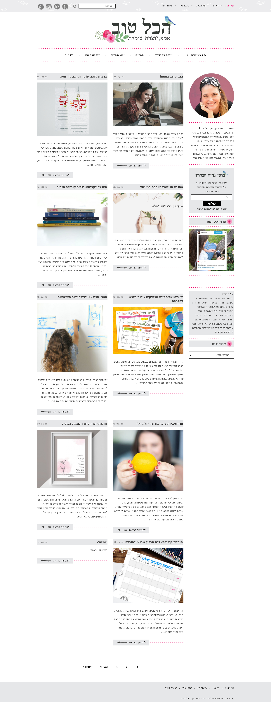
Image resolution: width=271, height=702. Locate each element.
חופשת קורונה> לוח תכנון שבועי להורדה (154, 542)
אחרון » (86, 666)
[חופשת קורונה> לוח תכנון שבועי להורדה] (148, 571)
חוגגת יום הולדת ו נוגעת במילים (84, 423)
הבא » (104, 666)
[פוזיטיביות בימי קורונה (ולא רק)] (148, 455)
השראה (140, 55)
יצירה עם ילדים (163, 55)
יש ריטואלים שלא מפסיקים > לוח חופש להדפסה (156, 299)
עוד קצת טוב (92, 55)
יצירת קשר (167, 5)
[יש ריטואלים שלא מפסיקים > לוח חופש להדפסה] (148, 324)
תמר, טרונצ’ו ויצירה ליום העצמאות (82, 297)
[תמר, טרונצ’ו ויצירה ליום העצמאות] (72, 333)
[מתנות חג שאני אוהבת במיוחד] (148, 208)
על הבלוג (200, 5)
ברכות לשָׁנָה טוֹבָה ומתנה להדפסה (83, 76)
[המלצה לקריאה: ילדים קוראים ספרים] (72, 215)
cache (102, 542)
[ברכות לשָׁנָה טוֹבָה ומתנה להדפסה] (72, 104)
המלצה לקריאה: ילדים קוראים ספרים (82, 187)
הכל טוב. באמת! (171, 76)
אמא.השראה (118, 55)
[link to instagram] (49, 7)
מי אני (215, 5)
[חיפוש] (76, 6)
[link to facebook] (41, 7)
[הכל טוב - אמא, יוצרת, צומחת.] (135, 29)
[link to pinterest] (57, 7)
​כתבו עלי (184, 5)
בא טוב (69, 55)
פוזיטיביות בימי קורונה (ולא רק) (159, 423)
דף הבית (229, 5)
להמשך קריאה (137, 165)
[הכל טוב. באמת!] (148, 99)
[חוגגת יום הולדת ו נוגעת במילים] (72, 454)
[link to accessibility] (65, 7)
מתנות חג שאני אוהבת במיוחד (161, 187)
